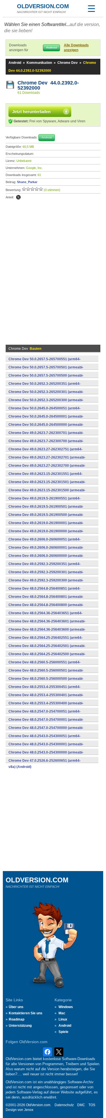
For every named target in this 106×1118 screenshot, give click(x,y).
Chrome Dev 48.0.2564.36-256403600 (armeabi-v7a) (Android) (46, 633)
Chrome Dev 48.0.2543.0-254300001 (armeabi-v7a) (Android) (45, 747)
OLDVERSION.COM (43, 6)
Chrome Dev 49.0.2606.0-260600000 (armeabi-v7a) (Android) (45, 559)
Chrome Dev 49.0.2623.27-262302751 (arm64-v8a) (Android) (45, 452)
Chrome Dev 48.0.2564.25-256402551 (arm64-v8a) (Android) (45, 641)
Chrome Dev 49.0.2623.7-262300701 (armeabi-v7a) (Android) (45, 436)
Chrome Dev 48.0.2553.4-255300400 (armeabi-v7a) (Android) (45, 706)
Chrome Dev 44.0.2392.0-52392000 (48, 85)
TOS (91, 1105)
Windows (66, 1007)
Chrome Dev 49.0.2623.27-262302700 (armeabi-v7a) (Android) (46, 469)
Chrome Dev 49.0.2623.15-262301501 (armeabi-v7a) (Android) (46, 485)
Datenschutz (64, 1105)
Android (14, 63)
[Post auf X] (18, 197)
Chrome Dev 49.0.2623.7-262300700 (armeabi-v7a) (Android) (45, 444)
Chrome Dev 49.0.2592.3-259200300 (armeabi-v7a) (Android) (45, 583)
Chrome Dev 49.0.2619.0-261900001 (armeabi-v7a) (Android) (45, 526)
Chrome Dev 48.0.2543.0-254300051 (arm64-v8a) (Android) (44, 739)
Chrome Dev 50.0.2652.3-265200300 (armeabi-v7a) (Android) (45, 403)
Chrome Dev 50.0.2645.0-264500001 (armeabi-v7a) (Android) (45, 419)
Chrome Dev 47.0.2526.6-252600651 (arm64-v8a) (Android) (44, 764)
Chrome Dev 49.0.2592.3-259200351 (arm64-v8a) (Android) (44, 567)
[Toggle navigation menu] (91, 8)
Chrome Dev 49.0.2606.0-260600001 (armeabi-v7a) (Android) (45, 551)
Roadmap (16, 1019)
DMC (81, 1105)
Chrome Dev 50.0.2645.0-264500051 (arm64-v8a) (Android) (44, 411)
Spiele (63, 1032)
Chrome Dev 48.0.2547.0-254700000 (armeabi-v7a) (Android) (45, 731)
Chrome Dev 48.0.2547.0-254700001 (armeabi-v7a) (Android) (45, 723)
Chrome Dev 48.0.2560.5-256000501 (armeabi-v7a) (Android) (45, 673)
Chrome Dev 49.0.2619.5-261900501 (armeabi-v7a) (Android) (45, 510)
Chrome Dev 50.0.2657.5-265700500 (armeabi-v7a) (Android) (45, 379)
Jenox (28, 1110)
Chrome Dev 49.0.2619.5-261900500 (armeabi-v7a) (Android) (45, 518)
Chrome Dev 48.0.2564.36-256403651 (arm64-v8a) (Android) (45, 616)
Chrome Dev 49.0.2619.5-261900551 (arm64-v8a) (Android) (44, 501)
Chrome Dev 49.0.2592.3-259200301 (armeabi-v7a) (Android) (45, 575)
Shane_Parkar (27, 182)
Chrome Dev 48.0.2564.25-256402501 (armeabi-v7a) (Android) (46, 649)
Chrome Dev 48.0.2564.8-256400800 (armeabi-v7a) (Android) (45, 608)
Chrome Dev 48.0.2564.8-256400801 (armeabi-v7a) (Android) (45, 600)
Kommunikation (39, 63)
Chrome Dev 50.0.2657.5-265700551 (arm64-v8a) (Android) (44, 362)
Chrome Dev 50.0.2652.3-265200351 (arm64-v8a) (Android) (44, 387)
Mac (62, 1013)
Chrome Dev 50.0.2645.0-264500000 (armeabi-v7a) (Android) (45, 428)
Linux (63, 1019)
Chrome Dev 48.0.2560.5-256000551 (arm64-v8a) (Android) (44, 665)
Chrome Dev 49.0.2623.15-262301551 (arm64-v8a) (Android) (45, 477)
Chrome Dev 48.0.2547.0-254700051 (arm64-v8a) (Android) (44, 714)
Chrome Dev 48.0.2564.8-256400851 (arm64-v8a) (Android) (44, 592)
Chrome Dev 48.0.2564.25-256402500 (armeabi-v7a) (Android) (46, 657)
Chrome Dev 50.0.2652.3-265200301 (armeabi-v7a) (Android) (45, 395)
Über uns (16, 1007)
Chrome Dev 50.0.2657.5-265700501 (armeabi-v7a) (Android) (45, 370)
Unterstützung (20, 1026)
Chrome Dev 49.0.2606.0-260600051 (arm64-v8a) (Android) (44, 542)
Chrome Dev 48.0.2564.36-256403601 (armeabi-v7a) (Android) (46, 624)
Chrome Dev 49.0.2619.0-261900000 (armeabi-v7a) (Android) (45, 534)
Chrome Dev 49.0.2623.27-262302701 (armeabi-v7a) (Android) (46, 460)
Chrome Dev (67, 63)
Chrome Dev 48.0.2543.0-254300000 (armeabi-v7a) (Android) (45, 755)
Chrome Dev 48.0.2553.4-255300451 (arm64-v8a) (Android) (44, 690)
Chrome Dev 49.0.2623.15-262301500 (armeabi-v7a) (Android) (46, 493)
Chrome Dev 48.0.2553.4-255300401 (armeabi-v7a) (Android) (45, 698)
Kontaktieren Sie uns (25, 1013)
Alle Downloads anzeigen (76, 47)
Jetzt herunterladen (31, 111)
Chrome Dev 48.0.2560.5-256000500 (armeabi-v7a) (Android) (45, 682)
